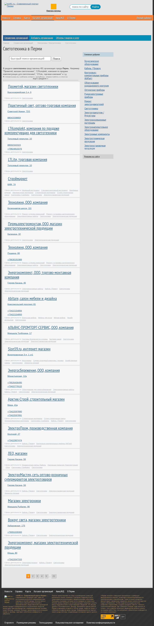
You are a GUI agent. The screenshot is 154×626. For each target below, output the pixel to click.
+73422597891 (15, 415)
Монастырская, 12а (17, 376)
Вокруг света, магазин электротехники (37, 519)
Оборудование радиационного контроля (97, 84)
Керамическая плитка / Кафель (34, 465)
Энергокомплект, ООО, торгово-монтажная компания (38, 274)
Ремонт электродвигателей (94, 102)
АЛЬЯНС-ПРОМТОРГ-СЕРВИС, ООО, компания (41, 327)
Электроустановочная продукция (56, 195)
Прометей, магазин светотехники (33, 86)
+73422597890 (15, 411)
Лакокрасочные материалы (22, 192)
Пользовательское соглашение (69, 622)
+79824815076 (15, 149)
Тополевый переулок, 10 (20, 138)
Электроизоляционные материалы (95, 121)
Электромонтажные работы (27, 216)
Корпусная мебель (29, 318)
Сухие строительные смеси (54, 418)
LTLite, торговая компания (27, 159)
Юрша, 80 (12, 553)
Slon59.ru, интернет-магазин (29, 348)
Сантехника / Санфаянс (20, 195)
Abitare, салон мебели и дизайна (32, 298)
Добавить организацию (42, 38)
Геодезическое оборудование (92, 62)
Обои (8, 467)
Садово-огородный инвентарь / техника (48, 360)
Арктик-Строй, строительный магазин (36, 399)
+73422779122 (15, 386)
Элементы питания (31, 363)
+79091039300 (15, 532)
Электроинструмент (29, 563)
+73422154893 (15, 314)
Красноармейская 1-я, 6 (19, 92)
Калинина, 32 (14, 234)
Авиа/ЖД (60, 17)
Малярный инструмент (31, 190)
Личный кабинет (144, 17)
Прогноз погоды (53, 11)
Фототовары (26, 360)
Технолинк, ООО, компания (28, 202)
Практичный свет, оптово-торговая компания (42, 105)
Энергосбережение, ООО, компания (34, 370)
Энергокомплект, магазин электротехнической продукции (41, 545)
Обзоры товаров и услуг (67, 38)
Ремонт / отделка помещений (33, 214)
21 (54, 576)
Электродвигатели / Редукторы (94, 114)
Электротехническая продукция (64, 216)
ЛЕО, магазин (17, 453)
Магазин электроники (24, 500)
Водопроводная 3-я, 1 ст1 (20, 354)
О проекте (9, 622)
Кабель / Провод (51, 289)
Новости (6, 17)
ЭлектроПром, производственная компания (40, 428)
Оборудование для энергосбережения (36, 389)
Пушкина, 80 (14, 253)
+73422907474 (15, 440)
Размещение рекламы (26, 622)
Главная (6, 43)
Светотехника (27, 98)
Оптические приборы (95, 90)
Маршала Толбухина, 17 (20, 333)
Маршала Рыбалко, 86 (19, 506)
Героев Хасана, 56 (17, 459)
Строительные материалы (45, 192)
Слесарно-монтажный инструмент (54, 190)
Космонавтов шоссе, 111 (20, 208)
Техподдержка (45, 622)
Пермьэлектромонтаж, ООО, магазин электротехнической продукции (33, 226)
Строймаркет (18, 178)
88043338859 (14, 118)
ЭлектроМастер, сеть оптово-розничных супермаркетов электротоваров (36, 477)
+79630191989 (15, 259)
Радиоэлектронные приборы (94, 95)
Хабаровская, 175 (16, 525)
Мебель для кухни (45, 318)
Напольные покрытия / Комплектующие (63, 465)
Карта (27, 17)
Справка (17, 17)
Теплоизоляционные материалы (17, 421)
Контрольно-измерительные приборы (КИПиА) (54, 443)
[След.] (58, 576)
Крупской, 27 (14, 434)
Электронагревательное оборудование (96, 128)
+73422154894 (15, 311)
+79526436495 (15, 382)
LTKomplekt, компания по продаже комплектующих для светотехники (32, 130)
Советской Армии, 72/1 (19, 111)
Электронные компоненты (97, 134)
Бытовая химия (55, 339)
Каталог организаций (43, 17)
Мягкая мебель (59, 318)
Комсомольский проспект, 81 (22, 304)
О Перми (71, 17)
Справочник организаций (16, 38)
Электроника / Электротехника (49, 43)
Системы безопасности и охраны (35, 339)
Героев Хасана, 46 (17, 283)
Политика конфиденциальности (100, 622)
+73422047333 (15, 559)
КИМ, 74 (12, 184)
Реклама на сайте (92, 156)
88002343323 (14, 145)
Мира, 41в (13, 405)
